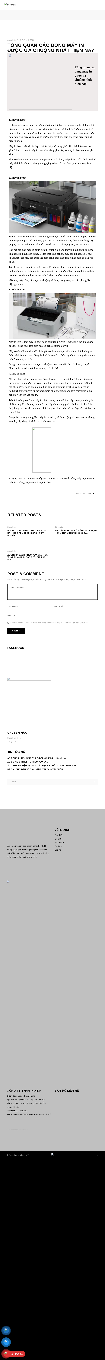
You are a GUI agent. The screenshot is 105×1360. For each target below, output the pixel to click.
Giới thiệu (59, 835)
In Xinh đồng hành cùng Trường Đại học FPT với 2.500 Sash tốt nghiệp (27, 532)
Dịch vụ (58, 839)
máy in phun (43, 159)
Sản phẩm (11, 40)
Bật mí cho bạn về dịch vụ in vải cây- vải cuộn (35, 769)
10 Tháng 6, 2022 (26, 40)
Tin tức (10, 742)
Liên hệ (58, 850)
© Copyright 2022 (18, 1155)
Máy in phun (15, 236)
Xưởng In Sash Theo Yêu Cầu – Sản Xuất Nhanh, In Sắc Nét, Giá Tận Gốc (28, 557)
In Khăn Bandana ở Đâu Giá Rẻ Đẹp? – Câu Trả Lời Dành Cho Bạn (76, 531)
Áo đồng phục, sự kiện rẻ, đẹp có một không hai (36, 758)
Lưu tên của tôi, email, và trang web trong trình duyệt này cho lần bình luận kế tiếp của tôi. (49, 623)
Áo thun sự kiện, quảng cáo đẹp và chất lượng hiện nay (41, 765)
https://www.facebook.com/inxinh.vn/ (34, 1114)
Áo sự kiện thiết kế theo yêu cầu (27, 762)
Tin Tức (58, 846)
